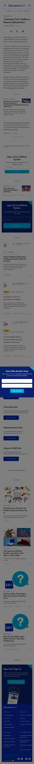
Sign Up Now (17, 391)
